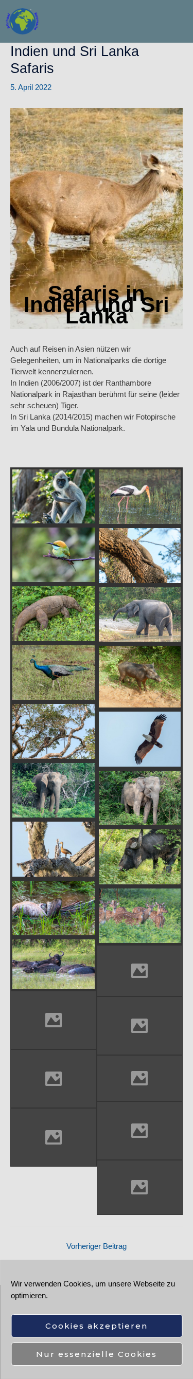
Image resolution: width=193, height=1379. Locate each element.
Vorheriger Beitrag (96, 1246)
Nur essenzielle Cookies (96, 1354)
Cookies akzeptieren (96, 1326)
